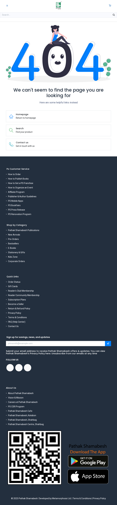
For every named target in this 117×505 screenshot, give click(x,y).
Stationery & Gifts (16, 252)
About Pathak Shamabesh (21, 393)
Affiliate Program (16, 192)
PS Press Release (16, 210)
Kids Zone (13, 257)
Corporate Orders (16, 261)
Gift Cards (13, 286)
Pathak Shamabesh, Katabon (22, 415)
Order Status (14, 282)
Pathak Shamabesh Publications (23, 230)
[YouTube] (19, 367)
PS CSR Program (16, 406)
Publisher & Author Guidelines (22, 196)
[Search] (114, 15)
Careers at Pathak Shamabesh (23, 402)
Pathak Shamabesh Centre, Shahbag (26, 424)
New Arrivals (14, 234)
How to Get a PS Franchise (20, 183)
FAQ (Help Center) (16, 322)
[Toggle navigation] (7, 5)
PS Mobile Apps (15, 201)
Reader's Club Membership (21, 291)
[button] (108, 343)
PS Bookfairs (14, 205)
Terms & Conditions (17, 317)
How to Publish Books (18, 179)
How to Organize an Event (20, 187)
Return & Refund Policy (19, 308)
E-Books (12, 248)
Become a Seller (16, 304)
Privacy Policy (14, 313)
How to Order (14, 174)
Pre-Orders (13, 239)
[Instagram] (27, 367)
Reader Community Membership (23, 295)
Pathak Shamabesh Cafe (20, 411)
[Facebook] (10, 367)
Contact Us (13, 326)
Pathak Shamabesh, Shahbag (22, 420)
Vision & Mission (15, 397)
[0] (110, 5)
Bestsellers (13, 243)
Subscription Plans (17, 299)
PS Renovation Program (19, 214)
